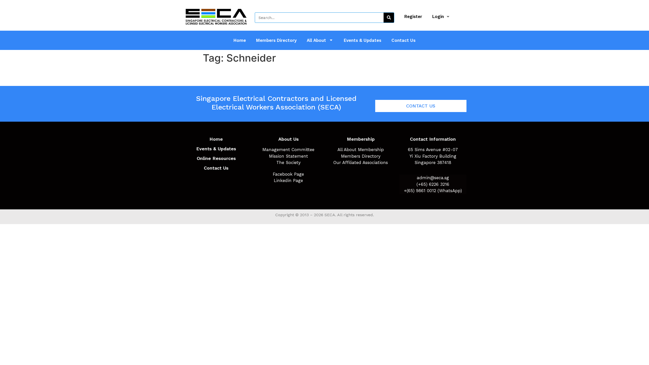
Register (413, 16)
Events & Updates (362, 40)
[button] (420, 106)
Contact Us (403, 40)
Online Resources (216, 158)
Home (239, 40)
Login (438, 16)
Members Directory (276, 40)
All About (316, 40)
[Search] (389, 18)
